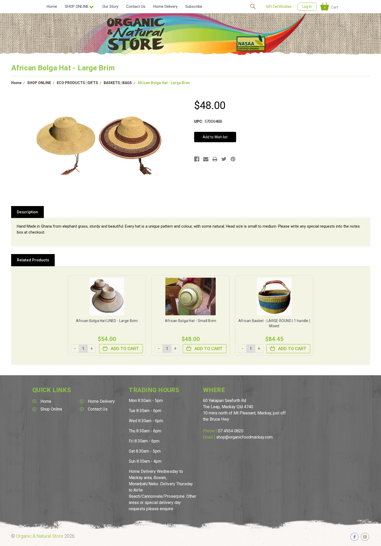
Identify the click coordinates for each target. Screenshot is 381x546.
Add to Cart (125, 348)
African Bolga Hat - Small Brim (190, 321)
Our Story (110, 6)
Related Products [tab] (33, 260)
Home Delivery (165, 6)
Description (27, 212)
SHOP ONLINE (39, 83)
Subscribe (193, 6)
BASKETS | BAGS (118, 83)
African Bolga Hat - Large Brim (164, 83)
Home (52, 6)
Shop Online (51, 409)
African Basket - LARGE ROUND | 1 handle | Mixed (274, 323)
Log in (307, 6)
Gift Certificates (279, 6)
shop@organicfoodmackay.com (244, 437)
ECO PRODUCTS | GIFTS (77, 83)
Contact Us (135, 6)
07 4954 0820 (230, 430)
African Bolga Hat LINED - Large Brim (107, 321)
